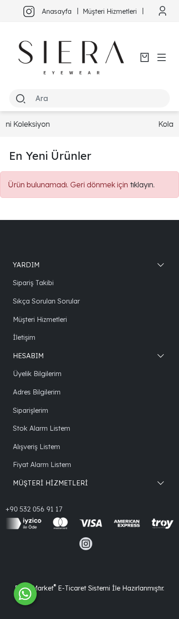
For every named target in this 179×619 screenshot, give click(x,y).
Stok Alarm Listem (41, 428)
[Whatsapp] (25, 593)
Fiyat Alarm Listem (42, 464)
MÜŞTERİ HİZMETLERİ (50, 482)
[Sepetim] (144, 57)
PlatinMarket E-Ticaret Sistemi (62, 588)
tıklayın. (142, 184)
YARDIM (26, 264)
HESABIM (28, 355)
